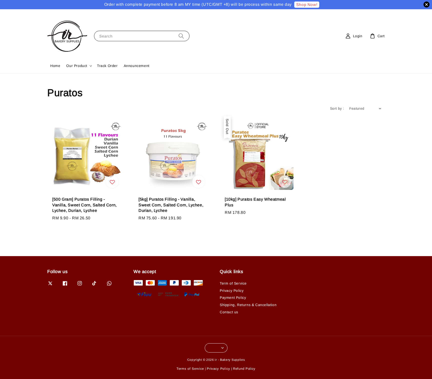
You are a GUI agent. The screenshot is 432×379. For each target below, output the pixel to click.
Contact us (229, 312)
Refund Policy (244, 369)
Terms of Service (190, 369)
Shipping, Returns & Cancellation (248, 305)
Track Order (107, 66)
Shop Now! (306, 4)
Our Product (76, 66)
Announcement (137, 66)
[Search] (181, 36)
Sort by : (337, 108)
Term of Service (233, 283)
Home (55, 66)
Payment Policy (233, 298)
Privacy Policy (232, 291)
